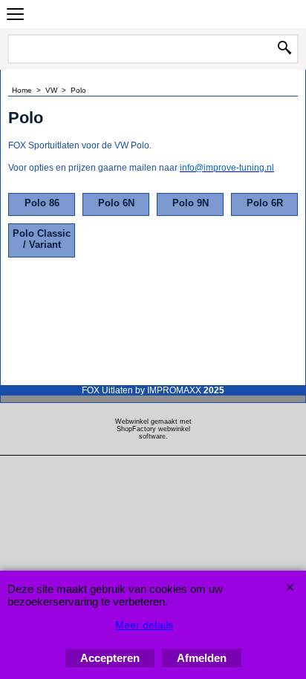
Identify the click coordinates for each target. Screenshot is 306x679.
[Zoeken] (284, 49)
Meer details (144, 625)
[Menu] (15, 16)
